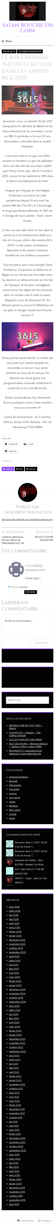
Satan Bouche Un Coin (27, 27)
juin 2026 (13, 915)
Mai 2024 (14, 1018)
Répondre (30, 592)
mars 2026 (14, 927)
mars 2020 (14, 1175)
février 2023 (15, 1076)
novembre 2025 (17, 944)
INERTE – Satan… (24, 878)
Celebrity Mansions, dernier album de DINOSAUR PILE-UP (13, 537)
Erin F (17, 869)
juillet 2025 (14, 960)
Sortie (9, 469)
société (12, 814)
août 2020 (14, 1154)
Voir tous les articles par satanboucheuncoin (27, 519)
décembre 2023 (17, 1039)
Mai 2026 (14, 919)
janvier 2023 (15, 1080)
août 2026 (14, 907)
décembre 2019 (17, 1187)
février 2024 (15, 1031)
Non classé (14, 810)
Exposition (14, 789)
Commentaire (41, 642)
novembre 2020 (17, 1142)
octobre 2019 (16, 1196)
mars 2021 (14, 1130)
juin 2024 (13, 1014)
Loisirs (12, 801)
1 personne (23, 587)
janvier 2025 (15, 985)
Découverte (15, 785)
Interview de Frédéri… (26, 860)
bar (21, 469)
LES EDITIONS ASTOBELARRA (25, 739)
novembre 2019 (17, 1192)
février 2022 (15, 1105)
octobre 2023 (16, 1047)
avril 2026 (14, 923)
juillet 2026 (14, 911)
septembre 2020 (17, 1150)
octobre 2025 (16, 948)
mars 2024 (14, 1026)
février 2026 (15, 931)
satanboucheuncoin (29, 51)
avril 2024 (14, 1022)
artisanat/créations (18, 777)
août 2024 (14, 1006)
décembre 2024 (17, 989)
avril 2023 (14, 1072)
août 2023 (14, 1055)
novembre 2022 (17, 1084)
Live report (14, 797)
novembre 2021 (17, 1113)
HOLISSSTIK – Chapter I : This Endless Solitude (25, 734)
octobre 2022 (16, 1088)
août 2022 (14, 1093)
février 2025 (15, 981)
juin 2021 (13, 1121)
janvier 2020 (15, 1183)
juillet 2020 (14, 1159)
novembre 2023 (17, 1043)
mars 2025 (14, 977)
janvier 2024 (15, 1035)
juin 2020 (13, 1163)
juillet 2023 (14, 1059)
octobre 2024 (16, 997)
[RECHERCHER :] (27, 700)
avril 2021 (14, 1125)
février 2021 (15, 1134)
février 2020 (15, 1179)
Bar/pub (13, 781)
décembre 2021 (17, 1109)
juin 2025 (13, 964)
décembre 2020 (17, 1138)
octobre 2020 (16, 1146)
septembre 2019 (17, 1200)
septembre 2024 (17, 1002)
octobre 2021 (15, 1117)
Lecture (13, 793)
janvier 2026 (15, 935)
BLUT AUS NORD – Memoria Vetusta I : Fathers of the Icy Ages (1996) (28, 745)
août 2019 (14, 1204)
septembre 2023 (17, 1051)
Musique (13, 806)
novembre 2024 (17, 993)
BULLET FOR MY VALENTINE (44, 535)
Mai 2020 (14, 1167)
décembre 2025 (17, 940)
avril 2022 (14, 1097)
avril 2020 (14, 1171)
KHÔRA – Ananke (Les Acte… (30, 864)
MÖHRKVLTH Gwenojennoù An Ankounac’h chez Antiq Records (25, 752)
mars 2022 (14, 1101)
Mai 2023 (14, 1068)
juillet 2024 (14, 1010)
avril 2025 (14, 973)
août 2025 (14, 956)
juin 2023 (13, 1064)
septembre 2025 (17, 952)
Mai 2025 (14, 969)
